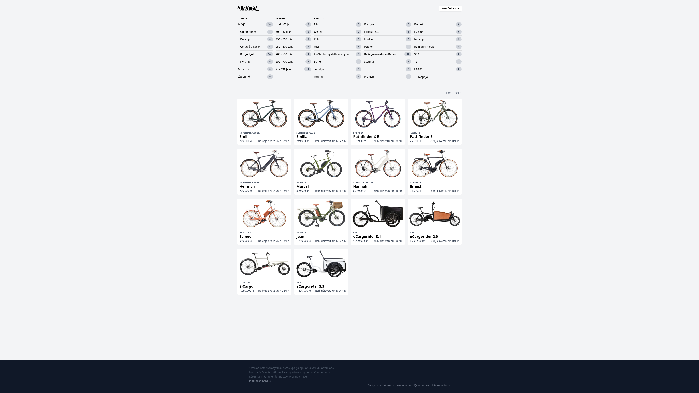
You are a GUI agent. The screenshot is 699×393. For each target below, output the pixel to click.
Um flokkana (450, 8)
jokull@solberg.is (260, 381)
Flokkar (242, 18)
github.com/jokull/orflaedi (292, 376)
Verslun (319, 18)
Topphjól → (425, 77)
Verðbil (280, 18)
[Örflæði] (248, 8)
